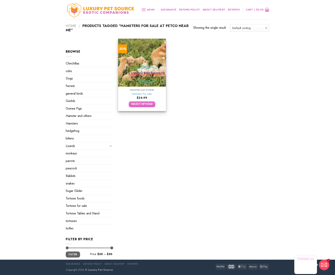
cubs (69, 71)
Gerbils (70, 101)
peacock (71, 168)
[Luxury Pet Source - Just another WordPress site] (101, 9)
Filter (73, 254)
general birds (74, 93)
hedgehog (72, 131)
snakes (70, 183)
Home (71, 25)
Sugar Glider (74, 191)
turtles (69, 228)
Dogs (69, 78)
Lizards (70, 146)
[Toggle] (110, 146)
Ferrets (70, 86)
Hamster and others (79, 116)
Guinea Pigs (74, 108)
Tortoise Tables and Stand (82, 213)
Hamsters (72, 123)
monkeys (71, 153)
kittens (70, 138)
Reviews (234, 9)
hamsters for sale (142, 94)
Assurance (168, 9)
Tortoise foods (75, 198)
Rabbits (70, 176)
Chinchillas (72, 63)
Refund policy (189, 9)
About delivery (214, 9)
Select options (141, 104)
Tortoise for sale (76, 206)
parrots (70, 161)
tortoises (71, 221)
